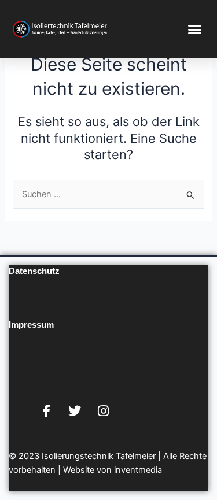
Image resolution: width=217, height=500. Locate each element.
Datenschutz (34, 271)
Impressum (31, 324)
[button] (195, 29)
